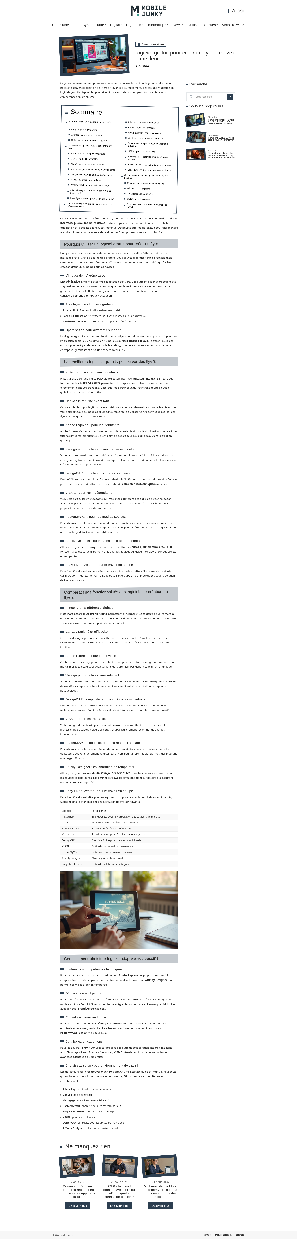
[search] (233, 11)
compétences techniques (138, 484)
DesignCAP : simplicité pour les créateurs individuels (148, 144)
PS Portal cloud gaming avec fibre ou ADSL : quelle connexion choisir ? (119, 1191)
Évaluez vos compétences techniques (145, 183)
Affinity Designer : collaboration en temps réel (149, 164)
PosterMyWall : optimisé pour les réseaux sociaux (148, 158)
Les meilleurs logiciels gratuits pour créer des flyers (90, 146)
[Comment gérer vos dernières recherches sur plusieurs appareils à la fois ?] (77, 1166)
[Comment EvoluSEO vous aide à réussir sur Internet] (196, 137)
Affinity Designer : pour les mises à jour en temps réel (91, 191)
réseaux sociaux (137, 341)
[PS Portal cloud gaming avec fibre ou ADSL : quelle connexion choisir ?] (120, 1166)
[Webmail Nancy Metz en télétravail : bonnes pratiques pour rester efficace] (159, 1166)
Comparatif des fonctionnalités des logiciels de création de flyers (89, 205)
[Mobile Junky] (148, 11)
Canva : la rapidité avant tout (85, 158)
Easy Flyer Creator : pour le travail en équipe (92, 198)
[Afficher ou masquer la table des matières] (138, 113)
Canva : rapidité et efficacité (141, 127)
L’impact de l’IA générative (84, 129)
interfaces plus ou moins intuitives (82, 223)
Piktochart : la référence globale (143, 122)
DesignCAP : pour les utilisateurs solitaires (91, 174)
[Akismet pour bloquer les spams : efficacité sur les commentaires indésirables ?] (196, 154)
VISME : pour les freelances (141, 151)
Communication (153, 44)
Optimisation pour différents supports (89, 140)
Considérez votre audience (140, 193)
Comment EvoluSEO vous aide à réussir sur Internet (221, 139)
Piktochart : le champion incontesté (88, 153)
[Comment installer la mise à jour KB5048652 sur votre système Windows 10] (195, 120)
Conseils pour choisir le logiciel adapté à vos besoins (146, 176)
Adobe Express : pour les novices (144, 132)
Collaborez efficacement (139, 198)
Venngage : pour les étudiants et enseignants (93, 169)
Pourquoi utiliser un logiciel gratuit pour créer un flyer (91, 122)
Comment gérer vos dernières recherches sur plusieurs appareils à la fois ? (78, 1191)
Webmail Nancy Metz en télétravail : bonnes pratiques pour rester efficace (160, 1191)
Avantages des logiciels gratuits (86, 134)
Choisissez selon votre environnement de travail (147, 205)
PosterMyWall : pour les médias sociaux (89, 185)
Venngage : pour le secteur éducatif (145, 138)
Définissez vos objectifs (138, 188)
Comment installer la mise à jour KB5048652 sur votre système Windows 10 (221, 122)
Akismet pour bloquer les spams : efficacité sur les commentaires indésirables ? (221, 156)
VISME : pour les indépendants (86, 179)
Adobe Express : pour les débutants (88, 164)
